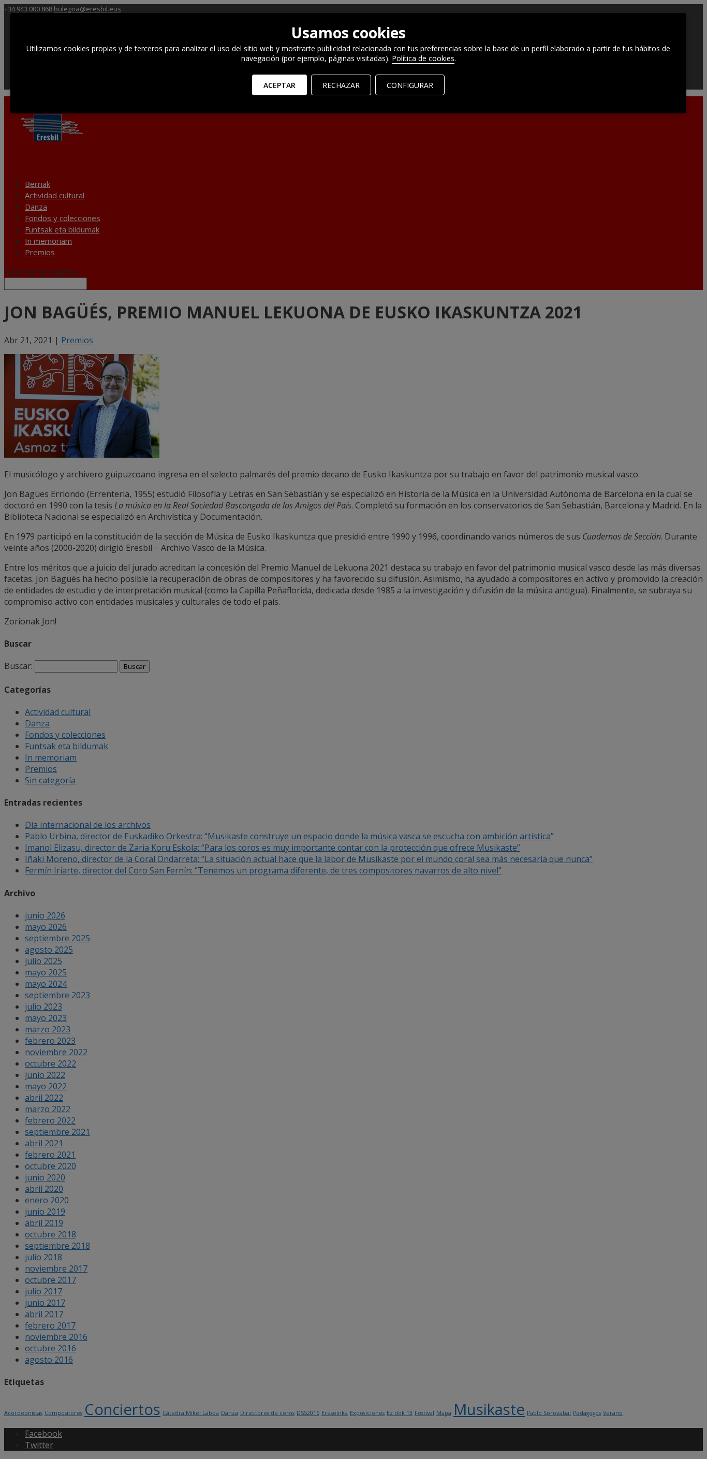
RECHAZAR (341, 85)
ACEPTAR (279, 85)
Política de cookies (423, 58)
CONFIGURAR (410, 85)
